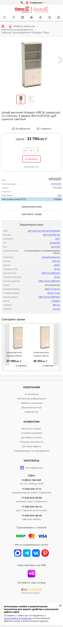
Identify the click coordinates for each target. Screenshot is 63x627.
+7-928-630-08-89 (31, 497)
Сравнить (46, 128)
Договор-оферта (31, 446)
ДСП (57, 238)
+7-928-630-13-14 (31, 488)
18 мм (57, 277)
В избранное (23, 128)
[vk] (17, 553)
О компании (32, 394)
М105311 (55, 179)
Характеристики (32, 207)
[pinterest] (45, 553)
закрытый (55, 242)
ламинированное (51, 257)
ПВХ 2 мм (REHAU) (50, 273)
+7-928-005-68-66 (31, 515)
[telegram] (27, 553)
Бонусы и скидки (31, 428)
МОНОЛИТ (56, 184)
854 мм (56, 305)
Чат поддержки (34, 467)
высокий (55, 246)
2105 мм (56, 261)
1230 (59, 195)
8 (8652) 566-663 (31, 480)
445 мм (56, 309)
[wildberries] (31, 574)
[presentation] (7, 345)
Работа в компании (32, 403)
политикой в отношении (18, 618)
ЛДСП (57, 265)
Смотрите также (32, 214)
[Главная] (3, 26)
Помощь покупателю (31, 442)
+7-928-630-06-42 (31, 506)
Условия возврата (31, 433)
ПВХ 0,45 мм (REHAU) (49, 281)
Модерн (56, 301)
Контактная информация (31, 398)
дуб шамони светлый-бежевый (44, 230)
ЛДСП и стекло (52, 289)
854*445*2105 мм (51, 234)
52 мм (57, 269)
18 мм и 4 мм (53, 293)
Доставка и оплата (31, 437)
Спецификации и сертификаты (31, 450)
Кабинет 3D (31, 412)
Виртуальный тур (31, 407)
